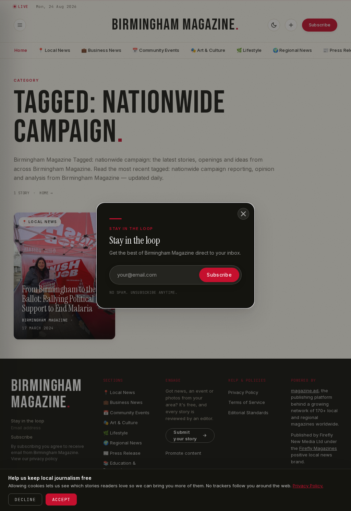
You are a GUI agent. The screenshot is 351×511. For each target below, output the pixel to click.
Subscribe (219, 275)
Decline (25, 499)
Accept (61, 499)
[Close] (243, 214)
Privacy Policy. (308, 485)
